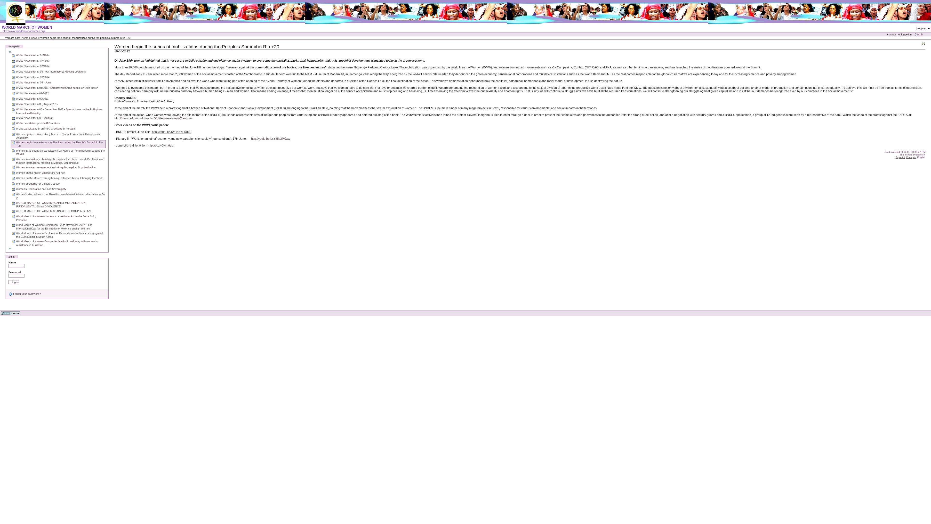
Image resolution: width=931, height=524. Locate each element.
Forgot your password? (26, 293)
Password (14, 272)
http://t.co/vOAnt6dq (160, 145)
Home (25, 37)
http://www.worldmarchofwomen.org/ (24, 31)
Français (911, 157)
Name (12, 262)
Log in (920, 34)
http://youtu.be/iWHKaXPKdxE (171, 132)
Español (900, 157)
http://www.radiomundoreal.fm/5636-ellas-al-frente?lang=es (154, 118)
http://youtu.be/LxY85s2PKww (270, 138)
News (34, 37)
